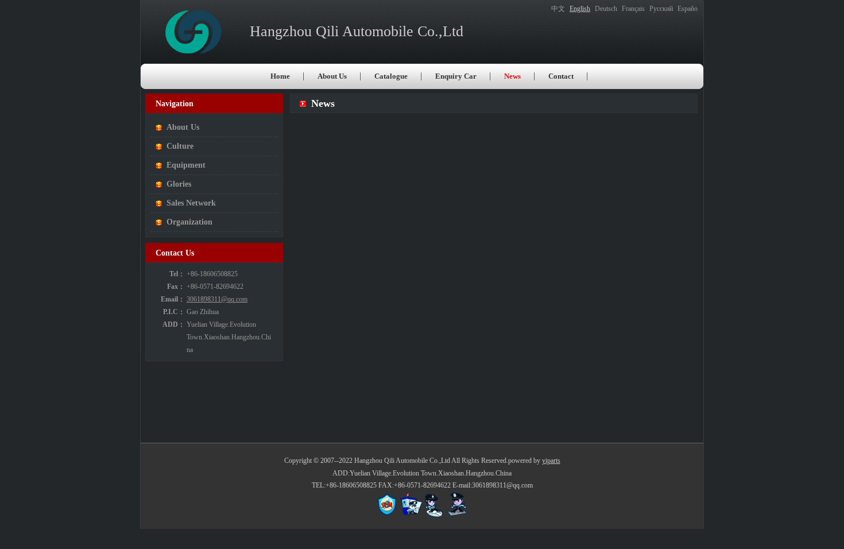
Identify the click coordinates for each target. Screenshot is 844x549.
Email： (173, 299)
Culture (180, 146)
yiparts (551, 461)
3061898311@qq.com (217, 299)
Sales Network (191, 203)
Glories (179, 184)
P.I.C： (174, 312)
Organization (189, 222)
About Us (183, 127)
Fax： (176, 287)
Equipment (186, 165)
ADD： (173, 324)
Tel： (177, 274)
